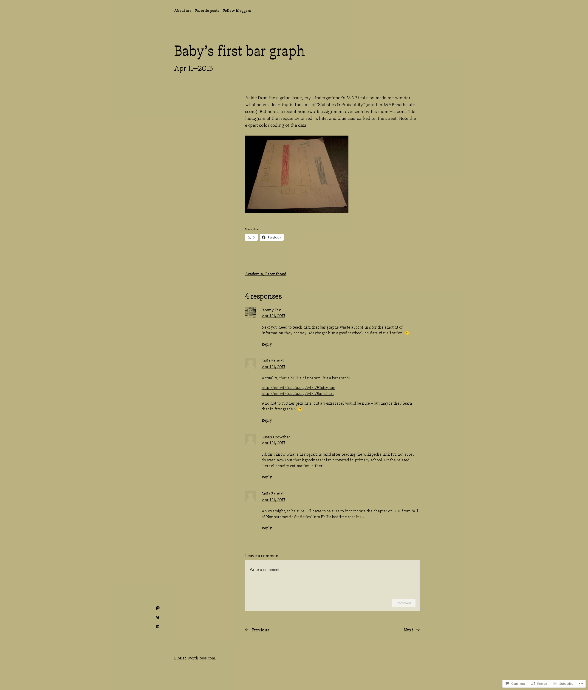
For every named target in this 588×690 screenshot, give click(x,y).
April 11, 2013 (273, 315)
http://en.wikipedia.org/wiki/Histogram (298, 387)
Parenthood (275, 273)
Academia (254, 273)
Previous (260, 629)
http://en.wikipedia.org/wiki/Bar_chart (298, 393)
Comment (403, 603)
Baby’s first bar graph (239, 49)
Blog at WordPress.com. (195, 658)
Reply (267, 344)
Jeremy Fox (271, 309)
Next (408, 629)
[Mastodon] (158, 608)
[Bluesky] (158, 617)
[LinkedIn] (158, 626)
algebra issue (289, 97)
